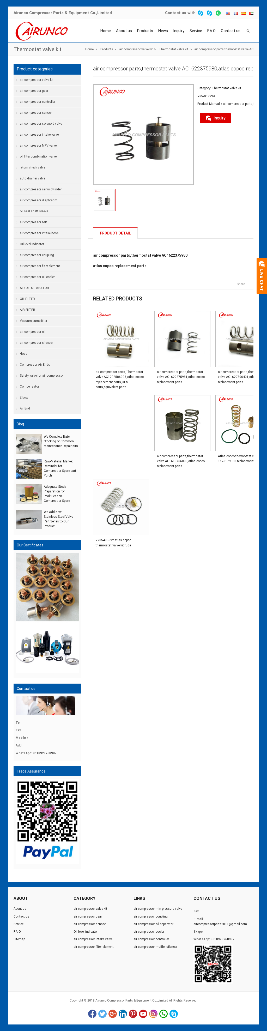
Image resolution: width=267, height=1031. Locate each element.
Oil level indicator (32, 244)
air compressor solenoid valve (41, 123)
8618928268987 (45, 753)
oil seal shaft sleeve (34, 211)
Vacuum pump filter (33, 321)
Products (145, 30)
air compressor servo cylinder (41, 189)
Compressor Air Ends (35, 364)
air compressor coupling (37, 255)
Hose (23, 353)
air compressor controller (37, 102)
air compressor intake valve (39, 134)
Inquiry (178, 30)
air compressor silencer (36, 343)
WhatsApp (163, 1014)
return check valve (32, 167)
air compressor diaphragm (38, 200)
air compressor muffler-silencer (155, 947)
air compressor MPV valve (38, 145)
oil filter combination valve (38, 156)
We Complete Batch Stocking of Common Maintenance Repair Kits (61, 441)
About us (124, 30)
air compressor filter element (40, 266)
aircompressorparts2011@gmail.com (220, 924)
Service (196, 30)
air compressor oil (32, 332)
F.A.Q (211, 30)
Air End (25, 408)
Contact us (175, 12)
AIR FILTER (27, 310)
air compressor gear (34, 91)
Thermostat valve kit (38, 49)
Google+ (112, 1014)
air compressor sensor (36, 112)
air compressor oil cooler (37, 277)
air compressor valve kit (136, 49)
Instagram (153, 1014)
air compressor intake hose (39, 233)
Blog (20, 424)
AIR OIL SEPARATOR (34, 288)
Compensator (29, 386)
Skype (173, 1014)
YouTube (143, 1014)
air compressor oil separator (153, 924)
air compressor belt (33, 222)
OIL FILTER (27, 299)
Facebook (92, 1014)
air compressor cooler (149, 931)
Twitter (102, 1014)
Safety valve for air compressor (42, 375)
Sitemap (19, 939)
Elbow (24, 397)
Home (105, 30)
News (163, 30)
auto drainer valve (32, 178)
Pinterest (133, 1014)
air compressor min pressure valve (158, 909)
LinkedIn (123, 1014)
